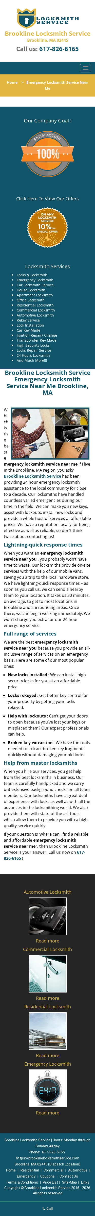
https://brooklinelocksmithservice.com (47, 1158)
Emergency (26, 1176)
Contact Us (69, 1176)
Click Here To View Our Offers (47, 199)
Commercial (53, 1170)
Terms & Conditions (22, 1182)
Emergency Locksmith (47, 1064)
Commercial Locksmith (47, 949)
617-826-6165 (59, 48)
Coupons (47, 1176)
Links (85, 1182)
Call (49, 1208)
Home (12, 82)
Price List (50, 1182)
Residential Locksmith (47, 1007)
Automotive (77, 1170)
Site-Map (69, 1182)
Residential (30, 1170)
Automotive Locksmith (47, 892)
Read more (47, 941)
